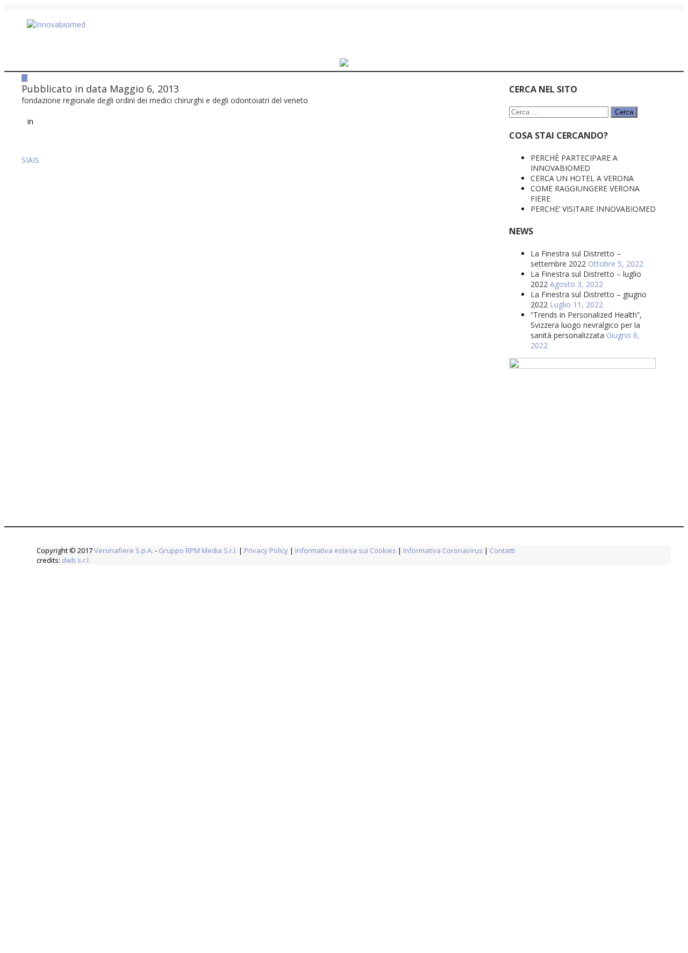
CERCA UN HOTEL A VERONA (503, 178)
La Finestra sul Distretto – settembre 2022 (497, 258)
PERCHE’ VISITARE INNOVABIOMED (514, 209)
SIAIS (30, 186)
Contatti (501, 550)
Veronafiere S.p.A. (123, 550)
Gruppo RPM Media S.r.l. (198, 550)
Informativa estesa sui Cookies (345, 550)
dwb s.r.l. (76, 560)
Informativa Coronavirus (443, 550)
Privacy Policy (266, 550)
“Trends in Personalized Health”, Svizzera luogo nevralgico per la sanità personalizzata (507, 325)
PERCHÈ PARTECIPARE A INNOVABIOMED (495, 163)
